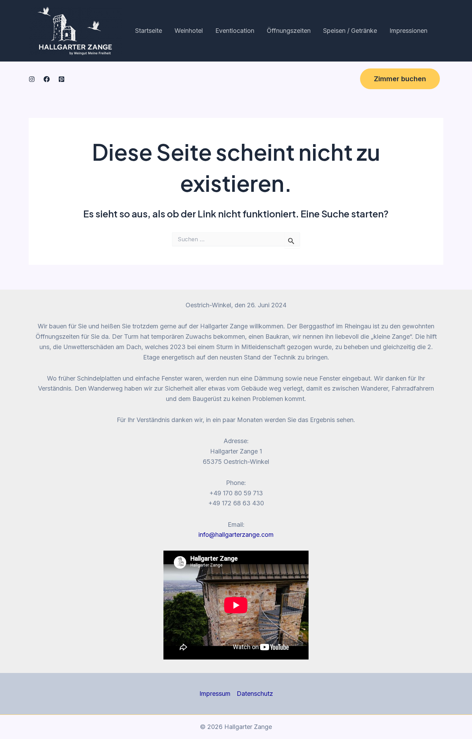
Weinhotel (188, 30)
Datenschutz (255, 693)
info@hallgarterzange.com (236, 534)
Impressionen (408, 30)
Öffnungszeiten (289, 30)
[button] (400, 78)
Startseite (148, 30)
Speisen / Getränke (350, 30)
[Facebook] (47, 79)
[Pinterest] (61, 79)
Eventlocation (234, 30)
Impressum (214, 693)
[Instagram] (32, 79)
